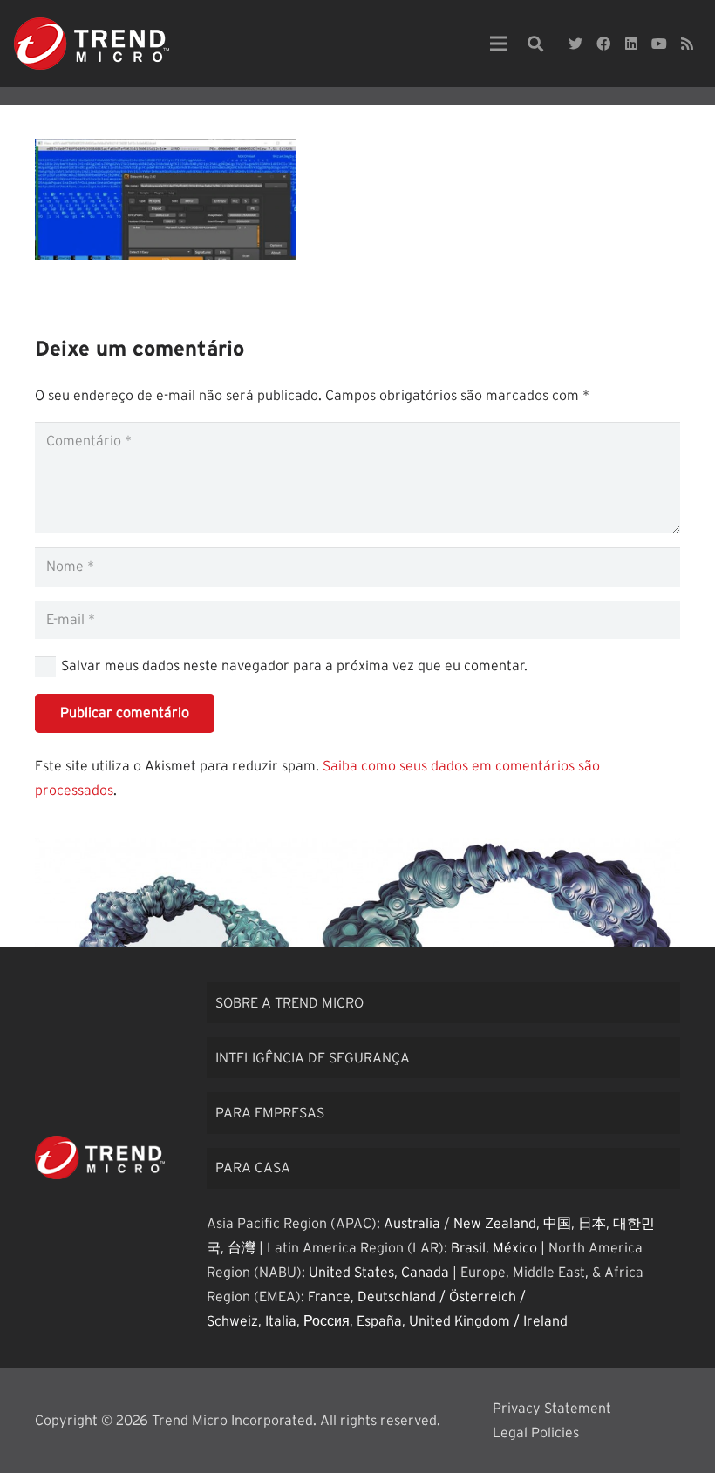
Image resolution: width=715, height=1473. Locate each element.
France (329, 1297)
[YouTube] (659, 44)
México (515, 1248)
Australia (412, 1224)
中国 (557, 1224)
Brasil (468, 1248)
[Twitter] (575, 44)
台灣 (241, 1248)
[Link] (91, 43)
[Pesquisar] (535, 44)
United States (351, 1273)
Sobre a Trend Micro (289, 1003)
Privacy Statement (552, 1408)
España (379, 1321)
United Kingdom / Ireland (488, 1321)
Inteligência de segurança (312, 1058)
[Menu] (499, 43)
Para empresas (269, 1113)
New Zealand (494, 1224)
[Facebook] (603, 44)
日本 (592, 1224)
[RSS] (687, 44)
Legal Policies (536, 1433)
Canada (425, 1273)
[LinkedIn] (631, 44)
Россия (326, 1321)
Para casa (252, 1168)
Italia (280, 1321)
